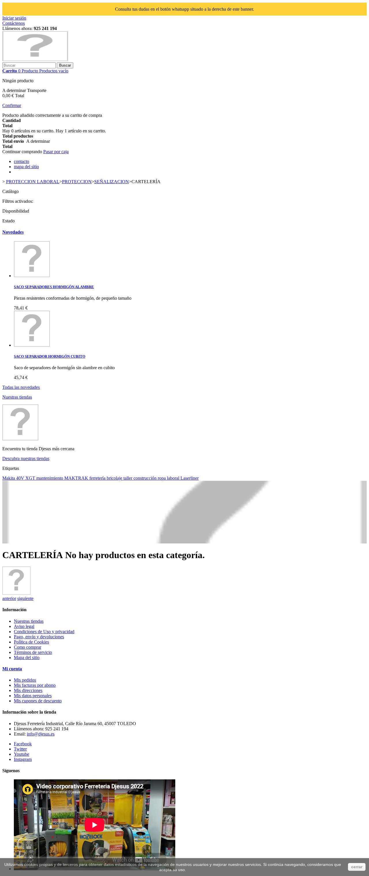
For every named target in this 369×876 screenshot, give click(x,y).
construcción (145, 478)
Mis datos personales (33, 695)
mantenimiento (50, 478)
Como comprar (27, 647)
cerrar (356, 866)
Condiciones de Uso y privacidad (44, 631)
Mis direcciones (28, 690)
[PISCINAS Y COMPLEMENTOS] (16, 593)
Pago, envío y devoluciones (39, 636)
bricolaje (115, 478)
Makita (9, 478)
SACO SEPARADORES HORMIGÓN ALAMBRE (54, 287)
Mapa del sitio (26, 657)
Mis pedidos (25, 680)
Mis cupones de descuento (38, 700)
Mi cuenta (12, 668)
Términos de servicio (33, 652)
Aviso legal (24, 626)
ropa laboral (169, 478)
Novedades (13, 232)
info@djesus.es (40, 733)
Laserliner (189, 478)
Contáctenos (13, 23)
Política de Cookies (31, 641)
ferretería (98, 478)
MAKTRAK (76, 478)
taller (128, 478)
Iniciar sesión (14, 18)
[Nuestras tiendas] (20, 438)
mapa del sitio (26, 166)
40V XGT (26, 478)
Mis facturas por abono (35, 685)
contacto (21, 161)
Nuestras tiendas (17, 397)
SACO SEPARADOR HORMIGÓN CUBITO (49, 356)
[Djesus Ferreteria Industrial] (35, 59)
